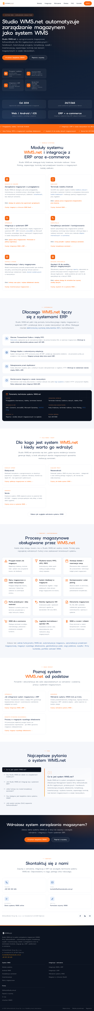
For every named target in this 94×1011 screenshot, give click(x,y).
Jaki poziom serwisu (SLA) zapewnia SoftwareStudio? (18, 804)
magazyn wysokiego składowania (31, 646)
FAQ (72, 3)
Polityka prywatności (78, 1008)
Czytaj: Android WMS (58, 207)
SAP (17, 231)
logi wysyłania (59, 382)
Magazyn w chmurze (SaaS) (58, 977)
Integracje (48, 3)
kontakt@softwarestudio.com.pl (11, 955)
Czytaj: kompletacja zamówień (61, 246)
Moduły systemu (7, 967)
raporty (75, 269)
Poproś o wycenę (38, 58)
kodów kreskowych (57, 194)
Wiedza (66, 3)
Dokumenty (14, 340)
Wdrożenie (57, 3)
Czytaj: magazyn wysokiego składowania (18, 730)
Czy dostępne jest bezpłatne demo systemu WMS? (20, 797)
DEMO (88, 3)
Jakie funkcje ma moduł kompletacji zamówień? (18, 790)
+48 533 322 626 (7, 957)
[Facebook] (80, 916)
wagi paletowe (70, 646)
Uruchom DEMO (7, 1000)
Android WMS (6, 970)
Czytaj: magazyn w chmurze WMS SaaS (19, 207)
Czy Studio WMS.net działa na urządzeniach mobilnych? (21, 776)
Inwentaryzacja (7, 977)
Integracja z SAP (54, 970)
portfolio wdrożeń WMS (51, 649)
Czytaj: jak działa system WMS (61, 481)
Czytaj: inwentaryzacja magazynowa (18, 287)
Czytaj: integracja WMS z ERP (15, 246)
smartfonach (38, 194)
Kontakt (79, 3)
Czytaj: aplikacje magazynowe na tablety (19, 481)
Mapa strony (66, 1008)
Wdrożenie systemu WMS (57, 974)
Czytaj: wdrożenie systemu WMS (61, 708)
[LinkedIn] (85, 916)
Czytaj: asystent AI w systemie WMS (63, 287)
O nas (4, 997)
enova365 (29, 231)
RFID (84, 408)
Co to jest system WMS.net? (15, 770)
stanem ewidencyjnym (34, 272)
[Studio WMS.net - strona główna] (8, 3)
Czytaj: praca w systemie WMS (16, 504)
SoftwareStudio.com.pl (9, 990)
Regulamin (89, 1008)
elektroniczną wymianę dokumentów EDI (43, 328)
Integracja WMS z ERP (56, 967)
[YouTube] (90, 916)
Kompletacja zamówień (9, 974)
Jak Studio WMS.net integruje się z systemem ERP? (21, 783)
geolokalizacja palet (54, 646)
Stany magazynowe (8, 980)
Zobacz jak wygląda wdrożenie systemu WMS (47, 514)
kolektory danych (81, 190)
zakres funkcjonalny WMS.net (29, 643)
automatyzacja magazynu (54, 643)
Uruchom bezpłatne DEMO (15, 58)
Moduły (39, 3)
